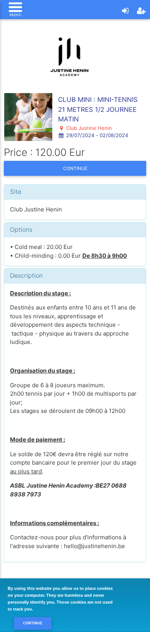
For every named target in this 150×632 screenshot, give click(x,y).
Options (21, 229)
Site (15, 191)
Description (26, 275)
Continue (75, 168)
